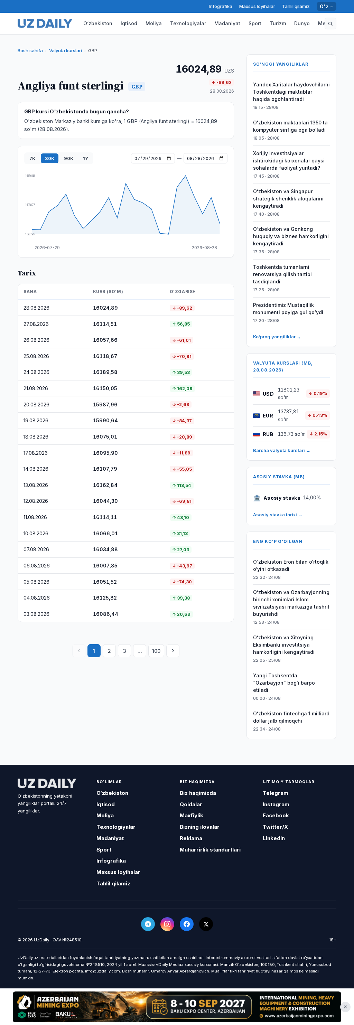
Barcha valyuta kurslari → (281, 450)
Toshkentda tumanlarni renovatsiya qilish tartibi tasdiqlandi (282, 274)
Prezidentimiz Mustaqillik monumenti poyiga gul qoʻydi (288, 308)
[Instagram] (167, 924)
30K (49, 158)
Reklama (191, 838)
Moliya (154, 23)
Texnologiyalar (188, 23)
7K (32, 158)
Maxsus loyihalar (257, 6)
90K (68, 158)
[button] (330, 23)
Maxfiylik (191, 815)
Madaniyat (227, 23)
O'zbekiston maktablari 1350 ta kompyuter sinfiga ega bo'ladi (290, 126)
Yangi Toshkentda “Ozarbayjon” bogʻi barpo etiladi (284, 683)
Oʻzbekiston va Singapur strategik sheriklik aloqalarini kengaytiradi (288, 198)
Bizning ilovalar (200, 827)
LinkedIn (274, 838)
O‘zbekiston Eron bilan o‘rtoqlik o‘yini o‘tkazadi (290, 565)
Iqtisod (129, 23)
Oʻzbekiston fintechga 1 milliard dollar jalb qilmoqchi (291, 717)
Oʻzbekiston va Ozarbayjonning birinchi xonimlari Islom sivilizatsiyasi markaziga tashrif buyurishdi (291, 603)
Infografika (220, 6)
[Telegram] (148, 924)
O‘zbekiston (97, 23)
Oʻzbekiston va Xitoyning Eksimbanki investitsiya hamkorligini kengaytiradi (284, 644)
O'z (324, 6)
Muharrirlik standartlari (210, 849)
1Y (85, 158)
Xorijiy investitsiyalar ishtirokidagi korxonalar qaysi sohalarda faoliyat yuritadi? (289, 160)
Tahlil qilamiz (296, 6)
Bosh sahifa (30, 50)
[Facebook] (187, 924)
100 (156, 651)
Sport (255, 23)
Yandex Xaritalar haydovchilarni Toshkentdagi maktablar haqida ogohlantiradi (291, 92)
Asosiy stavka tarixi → (277, 514)
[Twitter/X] (206, 924)
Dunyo (302, 23)
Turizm (278, 23)
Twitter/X (275, 827)
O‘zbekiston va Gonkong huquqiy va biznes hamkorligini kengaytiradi (291, 236)
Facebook (276, 815)
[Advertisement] (177, 1006)
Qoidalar (191, 804)
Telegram (275, 793)
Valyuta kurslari (65, 50)
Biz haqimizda (198, 793)
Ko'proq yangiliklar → (277, 336)
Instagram (276, 804)
